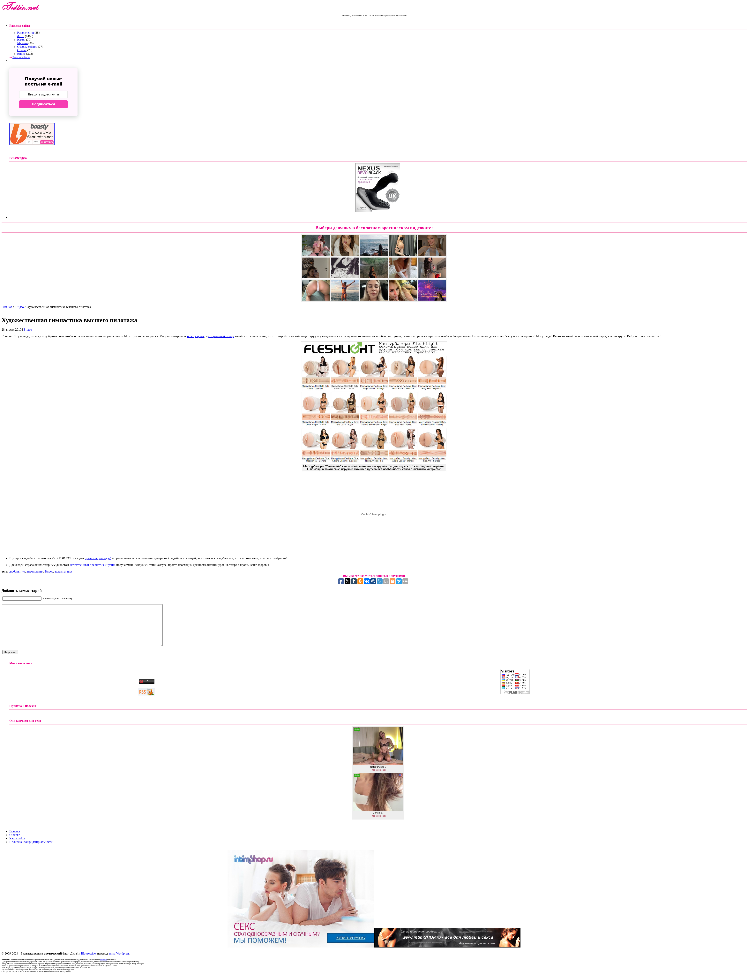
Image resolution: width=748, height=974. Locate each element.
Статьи (21, 50)
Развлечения (25, 32)
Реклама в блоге (21, 57)
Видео (21, 53)
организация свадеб (98, 558)
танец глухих (195, 336)
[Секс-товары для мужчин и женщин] (447, 946)
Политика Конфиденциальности (31, 841)
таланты (60, 571)
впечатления (34, 571)
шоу (69, 571)
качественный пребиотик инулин (92, 564)
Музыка (22, 43)
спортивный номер (221, 336)
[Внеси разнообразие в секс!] (301, 946)
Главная (7, 307)
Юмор (21, 39)
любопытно (17, 571)
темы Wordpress (119, 953)
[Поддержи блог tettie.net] (32, 144)
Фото (20, 36)
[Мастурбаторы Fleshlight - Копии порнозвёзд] (374, 471)
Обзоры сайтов (27, 46)
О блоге (14, 834)
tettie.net (103, 960)
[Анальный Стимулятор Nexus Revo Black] (377, 211)
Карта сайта (17, 838)
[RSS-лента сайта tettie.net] (146, 694)
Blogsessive (88, 953)
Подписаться (43, 104)
